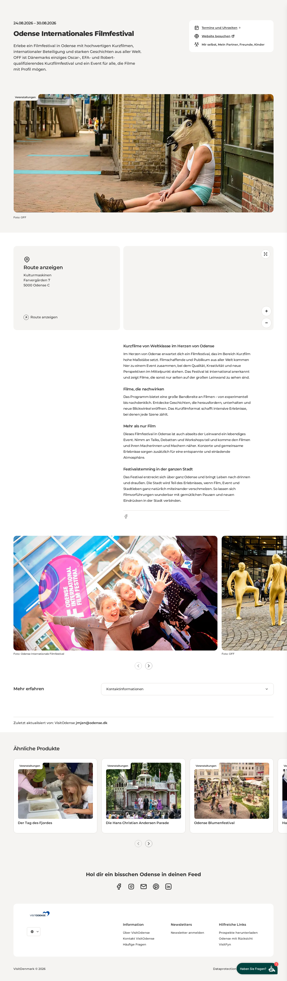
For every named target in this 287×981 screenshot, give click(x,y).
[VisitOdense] (40, 913)
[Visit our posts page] (168, 886)
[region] (198, 288)
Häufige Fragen (134, 944)
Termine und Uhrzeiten (219, 28)
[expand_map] (265, 254)
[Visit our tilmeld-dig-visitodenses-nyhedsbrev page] (143, 886)
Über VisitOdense (136, 933)
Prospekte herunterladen (238, 933)
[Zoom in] (266, 311)
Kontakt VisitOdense (138, 938)
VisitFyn (225, 944)
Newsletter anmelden (187, 933)
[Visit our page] (131, 886)
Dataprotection (224, 969)
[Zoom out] (266, 323)
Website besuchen (216, 36)
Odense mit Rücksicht (236, 938)
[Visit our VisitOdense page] (118, 886)
